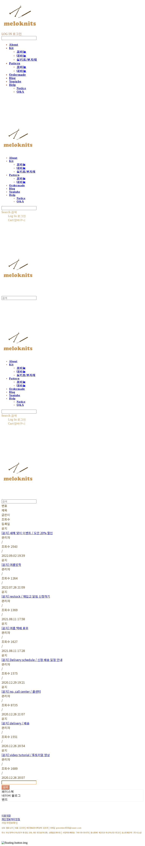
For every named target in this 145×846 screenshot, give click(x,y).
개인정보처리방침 (11, 819)
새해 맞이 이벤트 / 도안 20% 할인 (27, 533)
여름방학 (11, 564)
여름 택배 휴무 (15, 628)
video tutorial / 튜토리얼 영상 (26, 755)
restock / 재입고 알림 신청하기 (26, 596)
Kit (11, 48)
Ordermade (17, 74)
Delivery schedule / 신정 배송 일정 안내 (32, 659)
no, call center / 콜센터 (21, 691)
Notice (21, 88)
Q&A (20, 91)
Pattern (14, 63)
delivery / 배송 (15, 723)
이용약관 (6, 815)
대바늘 (21, 55)
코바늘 (21, 51)
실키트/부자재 (27, 59)
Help (12, 84)
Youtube (15, 81)
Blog (12, 78)
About (13, 44)
